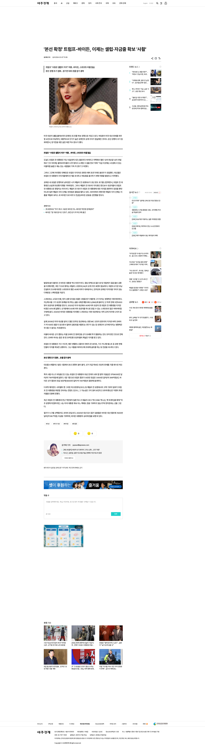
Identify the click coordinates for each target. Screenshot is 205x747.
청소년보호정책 (99, 724)
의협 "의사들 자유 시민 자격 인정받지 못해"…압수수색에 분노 (110, 668)
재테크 (75, 3)
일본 (152, 302)
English (145, 3)
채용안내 (61, 724)
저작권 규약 (113, 724)
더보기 (139, 336)
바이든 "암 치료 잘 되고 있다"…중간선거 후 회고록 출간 (65, 212)
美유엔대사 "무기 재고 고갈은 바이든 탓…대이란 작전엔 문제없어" (69, 209)
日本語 (151, 3)
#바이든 (66, 424)
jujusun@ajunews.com (81, 445)
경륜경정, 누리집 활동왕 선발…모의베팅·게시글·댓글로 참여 (146, 211)
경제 (83, 3)
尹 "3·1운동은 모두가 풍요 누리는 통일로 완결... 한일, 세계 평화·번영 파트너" (83, 668)
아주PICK (133, 248)
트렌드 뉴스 (133, 67)
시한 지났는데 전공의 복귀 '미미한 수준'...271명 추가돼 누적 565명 (55, 644)
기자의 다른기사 (68, 458)
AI (61, 3)
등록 (115, 514)
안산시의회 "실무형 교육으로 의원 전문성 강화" (146, 202)
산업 (67, 3)
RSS (144, 724)
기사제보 (71, 724)
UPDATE (156, 192)
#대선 (48, 424)
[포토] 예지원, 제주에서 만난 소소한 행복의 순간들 (146, 227)
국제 (107, 3)
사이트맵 (134, 724)
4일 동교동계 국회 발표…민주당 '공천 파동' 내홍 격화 (55, 668)
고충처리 (124, 724)
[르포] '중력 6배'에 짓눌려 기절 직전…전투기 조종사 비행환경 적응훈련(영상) (83, 644)
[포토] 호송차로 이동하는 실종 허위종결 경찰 (146, 219)
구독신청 (50, 724)
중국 (55, 3)
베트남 (159, 302)
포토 (114, 3)
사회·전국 (98, 3)
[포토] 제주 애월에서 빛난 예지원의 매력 (145, 236)
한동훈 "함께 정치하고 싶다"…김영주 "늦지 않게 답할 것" (110, 644)
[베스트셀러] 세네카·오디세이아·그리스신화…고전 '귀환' (81, 450)
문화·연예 (122, 3)
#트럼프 (74, 424)
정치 (89, 3)
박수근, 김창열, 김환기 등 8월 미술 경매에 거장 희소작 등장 (82, 453)
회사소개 (39, 724)
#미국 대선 (56, 424)
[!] (160, 67)
